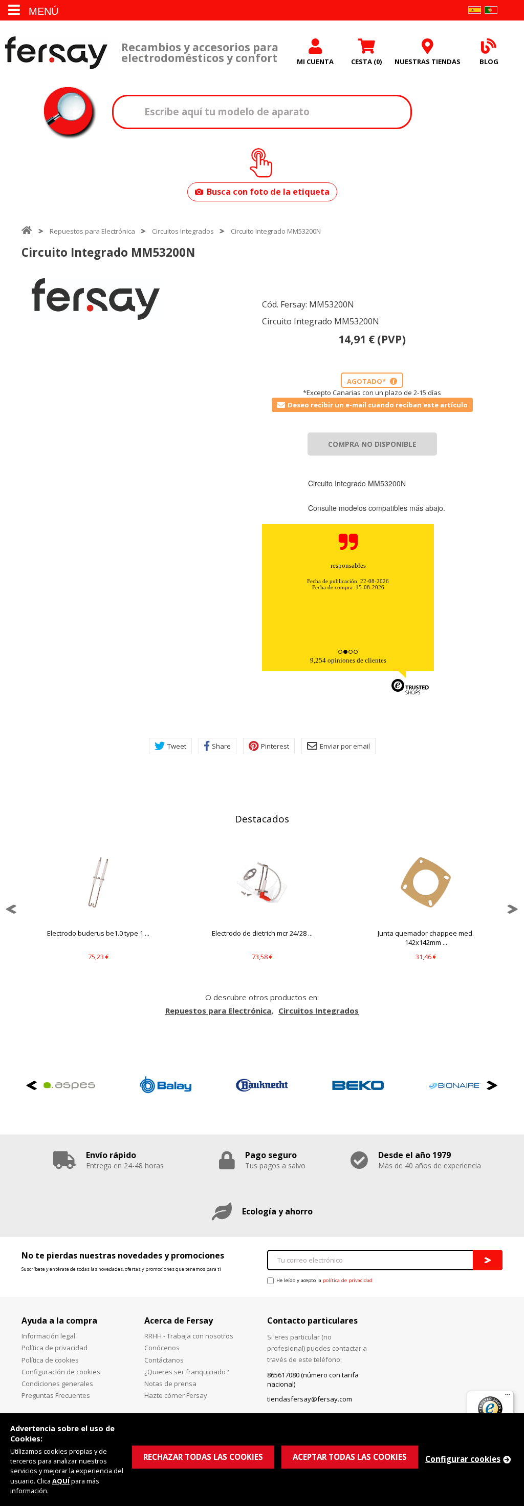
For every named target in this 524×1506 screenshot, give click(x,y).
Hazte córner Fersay (175, 1395)
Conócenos (162, 1347)
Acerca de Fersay (178, 1320)
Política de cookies (50, 1360)
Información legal (48, 1335)
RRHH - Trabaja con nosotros (188, 1335)
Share (221, 746)
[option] (96, 299)
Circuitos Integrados (183, 231)
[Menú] (507, 1397)
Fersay (56, 52)
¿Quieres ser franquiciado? (186, 1371)
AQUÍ (61, 1481)
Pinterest (275, 746)
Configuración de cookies (60, 1371)
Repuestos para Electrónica (92, 231)
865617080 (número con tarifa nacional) (313, 1379)
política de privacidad (348, 1280)
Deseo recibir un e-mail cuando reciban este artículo (378, 404)
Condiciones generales (57, 1383)
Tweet (176, 746)
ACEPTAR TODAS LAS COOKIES (350, 1457)
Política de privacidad (54, 1347)
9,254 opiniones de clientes (348, 660)
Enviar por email (345, 746)
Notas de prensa (170, 1383)
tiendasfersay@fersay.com (309, 1399)
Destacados (262, 819)
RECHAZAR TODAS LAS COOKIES (203, 1457)
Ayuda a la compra (59, 1320)
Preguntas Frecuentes (55, 1395)
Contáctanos (164, 1360)
